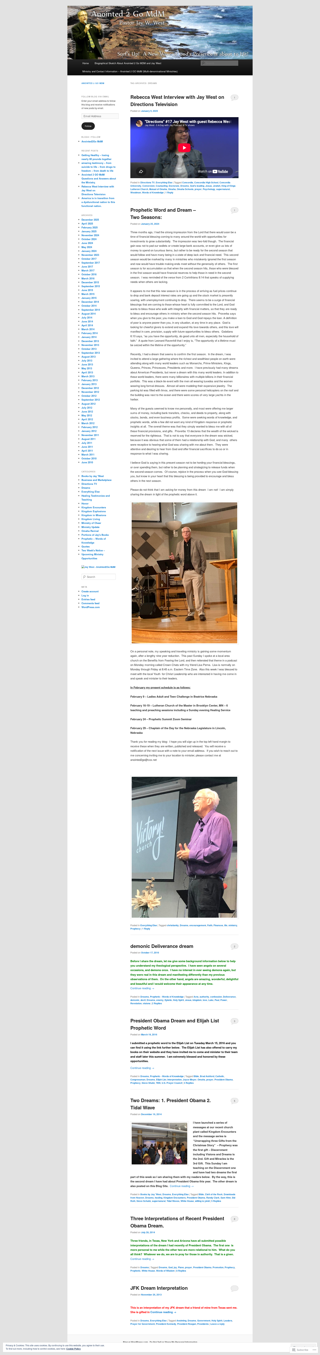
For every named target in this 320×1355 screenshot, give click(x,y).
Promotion (218, 1267)
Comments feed (90, 603)
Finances (218, 925)
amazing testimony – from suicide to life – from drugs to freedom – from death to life (98, 166)
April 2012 (87, 419)
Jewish (216, 185)
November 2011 (90, 435)
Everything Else (164, 182)
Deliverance (229, 996)
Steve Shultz (148, 1083)
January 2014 (88, 337)
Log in (85, 595)
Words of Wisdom (165, 1270)
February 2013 (89, 380)
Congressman (137, 1079)
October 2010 (88, 458)
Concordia (187, 182)
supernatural (223, 189)
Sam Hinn (226, 1197)
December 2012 (90, 388)
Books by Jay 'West (150, 1194)
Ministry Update (90, 527)
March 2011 (87, 454)
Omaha (172, 189)
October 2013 (88, 349)
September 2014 (90, 309)
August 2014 (88, 313)
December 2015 (90, 282)
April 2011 (87, 450)
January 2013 (88, 384)
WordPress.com (90, 607)
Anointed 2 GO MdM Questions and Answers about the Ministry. (98, 178)
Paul (217, 1000)
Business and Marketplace (96, 480)
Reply (169, 192)
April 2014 (87, 325)
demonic (134, 1000)
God (170, 1267)
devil (143, 1000)
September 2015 (90, 286)
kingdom (197, 1000)
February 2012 (89, 427)
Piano (181, 1267)
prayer (198, 189)
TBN (158, 1083)
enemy (160, 1000)
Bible (196, 1076)
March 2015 (87, 294)
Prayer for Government (142, 1324)
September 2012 (90, 399)
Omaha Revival (90, 531)
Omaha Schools (185, 189)
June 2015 (87, 290)
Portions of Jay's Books (95, 535)
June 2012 (87, 411)
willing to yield (202, 1201)
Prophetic (135, 1270)
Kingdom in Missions (93, 515)
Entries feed (88, 599)
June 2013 (87, 364)
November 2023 (90, 255)
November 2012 (90, 392)
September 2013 (90, 352)
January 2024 (88, 251)
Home (85, 63)
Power (223, 1000)
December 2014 (90, 301)
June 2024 (87, 243)
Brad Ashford (207, 1076)
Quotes (85, 546)
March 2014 (87, 329)
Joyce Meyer (189, 1079)
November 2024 (90, 235)
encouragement (197, 925)
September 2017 (90, 262)
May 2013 (86, 368)
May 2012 (86, 415)
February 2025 (89, 227)
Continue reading (142, 988)
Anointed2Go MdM (92, 141)
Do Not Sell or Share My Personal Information (173, 1342)
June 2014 (87, 321)
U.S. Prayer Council (172, 1083)
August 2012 (88, 403)
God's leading (197, 185)
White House (187, 1201)
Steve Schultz (143, 1201)
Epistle (168, 1000)
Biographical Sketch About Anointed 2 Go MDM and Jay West (128, 63)
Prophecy (135, 928)
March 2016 (87, 278)
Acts (196, 996)
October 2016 (88, 274)
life (225, 925)
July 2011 (86, 443)
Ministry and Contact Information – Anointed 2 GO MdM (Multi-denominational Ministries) (130, 71)
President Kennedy (166, 1324)
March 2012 (87, 423)
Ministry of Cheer (91, 523)
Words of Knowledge (153, 192)
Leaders (228, 1320)
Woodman (135, 192)
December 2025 (90, 219)
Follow (88, 126)
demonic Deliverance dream (161, 946)
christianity (173, 925)
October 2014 (88, 305)
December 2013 (90, 341)
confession (216, 996)
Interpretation (174, 1079)
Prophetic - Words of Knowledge (167, 996)
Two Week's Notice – (93, 550)
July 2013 (86, 360)
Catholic (219, 1076)
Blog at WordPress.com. (136, 1342)
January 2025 (88, 231)
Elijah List (161, 1079)
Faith (209, 925)
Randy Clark (212, 1197)
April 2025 (87, 223)
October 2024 (88, 239)
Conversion (148, 185)
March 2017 (87, 270)
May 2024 (86, 247)
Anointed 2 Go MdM (92, 83)
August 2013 (88, 356)
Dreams (184, 185)
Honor (85, 503)
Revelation (136, 1003)
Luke (211, 1000)
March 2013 (87, 376)
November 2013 (90, 345)
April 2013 (87, 372)
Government (203, 1320)
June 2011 (87, 446)
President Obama (223, 1079)
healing (158, 1197)
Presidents (203, 1324)
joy (175, 1267)
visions (146, 1003)
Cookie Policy (73, 1348)
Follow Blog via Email (95, 96)
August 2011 (88, 439)
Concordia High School (206, 182)
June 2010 (87, 462)
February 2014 (89, 333)
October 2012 (88, 395)
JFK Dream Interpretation (159, 1287)
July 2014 (86, 317)
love (205, 1000)
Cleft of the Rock (214, 1194)
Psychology (209, 189)
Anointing (181, 1320)
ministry (233, 925)
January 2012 (88, 431)
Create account (90, 591)
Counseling (162, 185)
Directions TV (147, 182)
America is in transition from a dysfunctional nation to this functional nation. (98, 202)
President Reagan (186, 1324)
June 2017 (87, 266)
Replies (157, 1003)
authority (204, 996)
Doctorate (174, 185)
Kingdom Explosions (93, 511)
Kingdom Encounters (175, 1197)
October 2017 (88, 258)
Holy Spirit (178, 1000)
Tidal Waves (173, 1201)
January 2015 (88, 298)
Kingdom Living (90, 519)
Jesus (208, 185)
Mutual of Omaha (158, 189)
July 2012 (86, 407)
